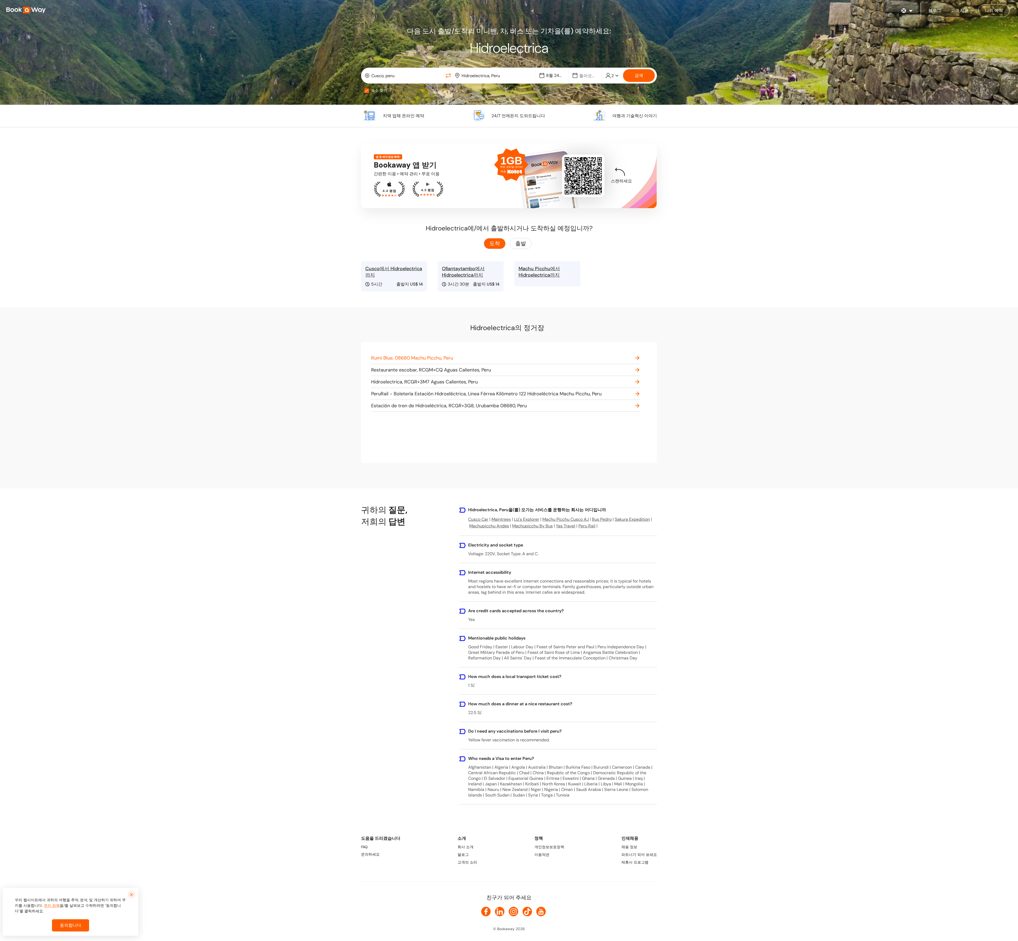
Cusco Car (478, 519)
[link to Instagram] (513, 911)
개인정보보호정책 (549, 846)
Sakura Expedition (632, 519)
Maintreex (501, 519)
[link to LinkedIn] (499, 911)
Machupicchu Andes (489, 526)
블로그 (463, 854)
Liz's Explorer (526, 519)
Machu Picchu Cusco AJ (565, 519)
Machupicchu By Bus (532, 526)
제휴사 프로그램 (634, 862)
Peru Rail (586, 526)
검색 (639, 75)
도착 (494, 243)
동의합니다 (70, 925)
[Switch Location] (448, 76)
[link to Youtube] (541, 911)
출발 (520, 243)
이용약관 (541, 854)
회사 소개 (465, 846)
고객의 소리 (467, 862)
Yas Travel (565, 526)
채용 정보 (629, 846)
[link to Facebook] (486, 911)
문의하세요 (370, 854)
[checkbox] (366, 90)
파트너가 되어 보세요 (639, 854)
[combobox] (403, 76)
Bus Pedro (602, 519)
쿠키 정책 (52, 905)
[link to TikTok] (527, 911)
